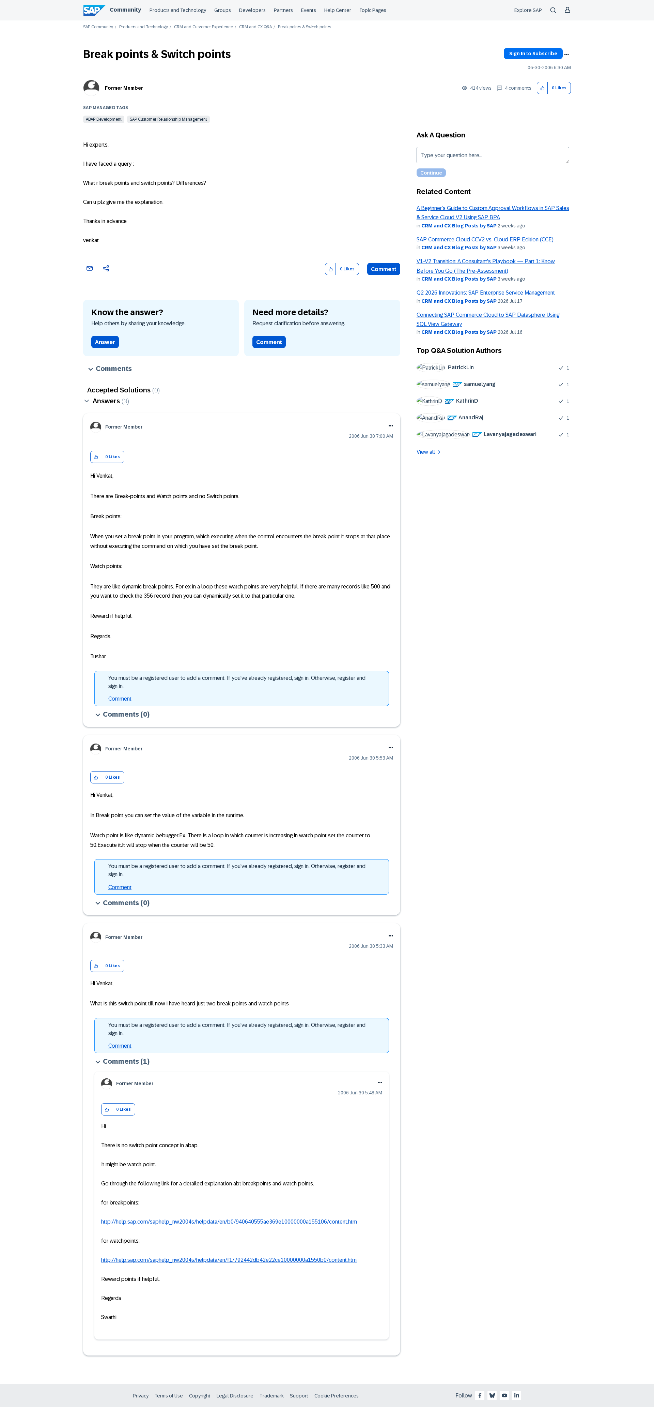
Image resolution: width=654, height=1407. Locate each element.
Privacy (141, 1395)
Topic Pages (372, 10)
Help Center (337, 10)
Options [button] (566, 54)
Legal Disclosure (235, 1395)
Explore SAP (528, 10)
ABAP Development (104, 119)
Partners (283, 10)
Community (125, 10)
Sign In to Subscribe (533, 53)
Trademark (272, 1395)
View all (426, 452)
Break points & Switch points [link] (304, 27)
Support (299, 1395)
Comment (383, 269)
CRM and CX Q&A (255, 27)
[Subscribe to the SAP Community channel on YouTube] (504, 1395)
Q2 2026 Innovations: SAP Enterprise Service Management (486, 293)
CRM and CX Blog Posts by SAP (459, 225)
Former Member (124, 88)
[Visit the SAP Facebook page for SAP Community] (480, 1395)
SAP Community (98, 27)
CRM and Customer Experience (203, 27)
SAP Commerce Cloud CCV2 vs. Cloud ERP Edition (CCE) (485, 239)
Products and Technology (178, 10)
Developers (252, 10)
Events (308, 10)
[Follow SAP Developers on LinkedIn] (516, 1395)
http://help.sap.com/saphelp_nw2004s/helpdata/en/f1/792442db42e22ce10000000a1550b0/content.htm (229, 1260)
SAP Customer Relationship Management (168, 119)
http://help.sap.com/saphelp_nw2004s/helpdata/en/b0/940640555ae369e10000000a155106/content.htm (229, 1222)
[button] (542, 88)
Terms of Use (169, 1395)
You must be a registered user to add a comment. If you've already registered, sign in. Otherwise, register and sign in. (236, 682)
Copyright (200, 1395)
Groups (222, 10)
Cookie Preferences (336, 1395)
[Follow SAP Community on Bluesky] (492, 1395)
